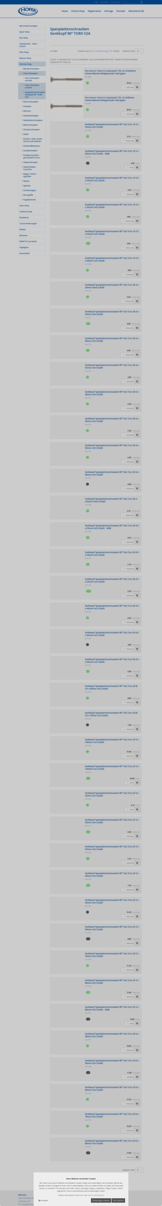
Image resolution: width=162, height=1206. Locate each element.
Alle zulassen (118, 1200)
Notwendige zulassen (101, 1200)
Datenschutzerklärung (95, 1195)
